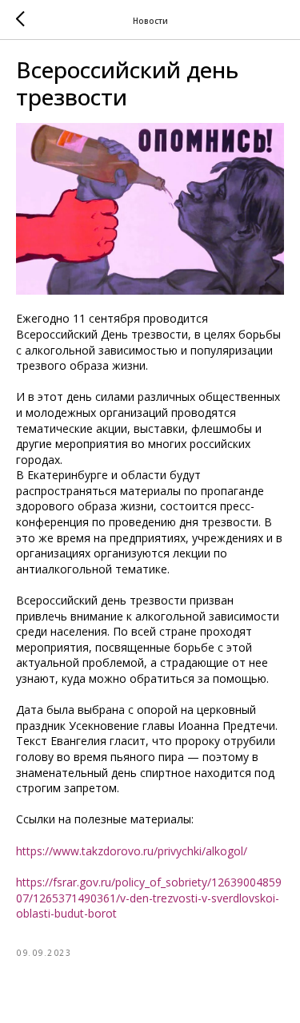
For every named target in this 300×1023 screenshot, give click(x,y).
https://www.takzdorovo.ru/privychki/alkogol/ (131, 850)
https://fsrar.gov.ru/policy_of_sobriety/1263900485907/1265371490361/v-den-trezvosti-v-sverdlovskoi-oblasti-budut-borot (149, 897)
